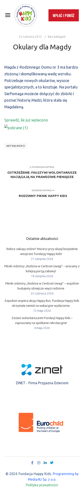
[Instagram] (39, 463)
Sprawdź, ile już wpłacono (26, 120)
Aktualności (15, 146)
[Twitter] (51, 463)
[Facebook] (32, 463)
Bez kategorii (56, 36)
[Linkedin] (45, 463)
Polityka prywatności (42, 485)
